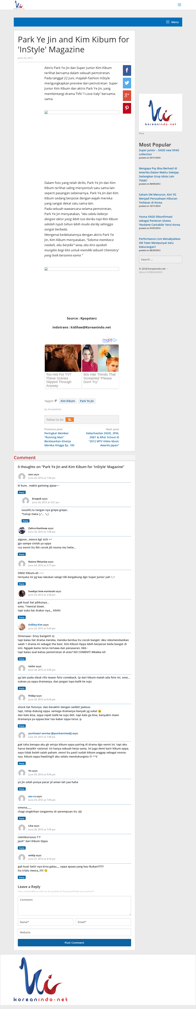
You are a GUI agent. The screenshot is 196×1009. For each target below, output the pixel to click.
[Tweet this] (127, 83)
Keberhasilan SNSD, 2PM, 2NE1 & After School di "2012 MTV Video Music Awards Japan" (102, 437)
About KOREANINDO (151, 272)
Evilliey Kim (35, 624)
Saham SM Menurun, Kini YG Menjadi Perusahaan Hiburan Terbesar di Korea (158, 198)
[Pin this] (127, 108)
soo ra (32, 796)
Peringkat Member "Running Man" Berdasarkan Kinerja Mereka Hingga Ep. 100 (59, 437)
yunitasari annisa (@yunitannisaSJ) (50, 733)
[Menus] (180, 5)
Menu (175, 22)
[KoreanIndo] (19, 4)
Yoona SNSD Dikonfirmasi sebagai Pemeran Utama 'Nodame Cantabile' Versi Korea (159, 220)
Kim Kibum (68, 401)
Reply (21, 492)
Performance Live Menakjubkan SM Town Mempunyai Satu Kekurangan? (159, 243)
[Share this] (127, 70)
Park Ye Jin (87, 401)
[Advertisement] (167, 62)
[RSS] (70, 419)
